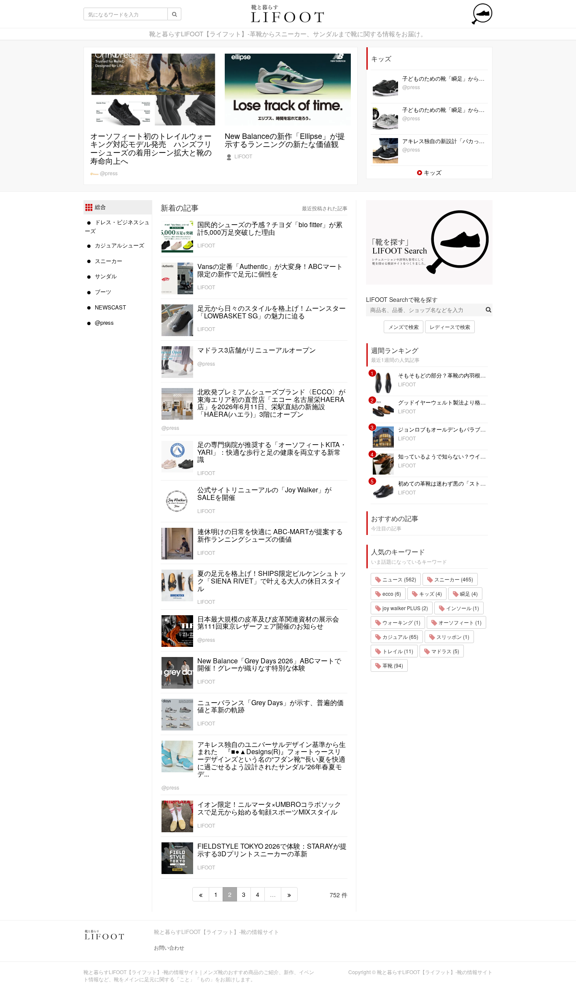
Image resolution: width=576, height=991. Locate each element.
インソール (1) (462, 607)
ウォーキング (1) (400, 622)
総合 (99, 207)
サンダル (105, 276)
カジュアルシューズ (118, 245)
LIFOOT (242, 156)
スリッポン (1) (452, 636)
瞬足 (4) (468, 593)
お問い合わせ (169, 947)
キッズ (431, 172)
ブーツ (102, 292)
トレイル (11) (397, 650)
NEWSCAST (109, 307)
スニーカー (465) (453, 579)
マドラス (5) (444, 650)
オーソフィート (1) (459, 622)
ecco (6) (391, 593)
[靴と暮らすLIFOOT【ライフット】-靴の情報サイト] (288, 16)
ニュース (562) (398, 579)
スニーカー (107, 261)
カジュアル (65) (399, 636)
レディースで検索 (450, 326)
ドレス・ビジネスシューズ (117, 226)
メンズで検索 (403, 326)
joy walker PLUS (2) (404, 607)
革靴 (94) (392, 665)
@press (108, 172)
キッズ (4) (430, 593)
